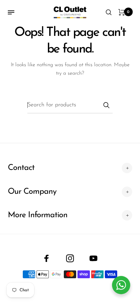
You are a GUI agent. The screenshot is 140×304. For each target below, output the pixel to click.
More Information (37, 215)
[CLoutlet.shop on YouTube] (93, 258)
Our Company (32, 192)
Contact (21, 168)
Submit (106, 105)
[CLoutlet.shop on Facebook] (46, 258)
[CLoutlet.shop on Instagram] (70, 258)
